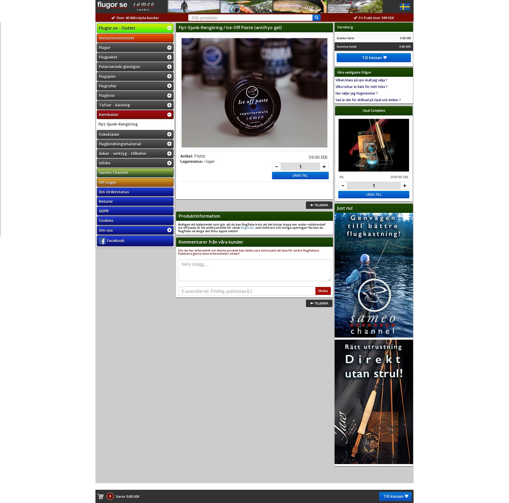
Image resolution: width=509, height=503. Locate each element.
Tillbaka (320, 205)
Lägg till (300, 175)
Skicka (323, 291)
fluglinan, (247, 228)
